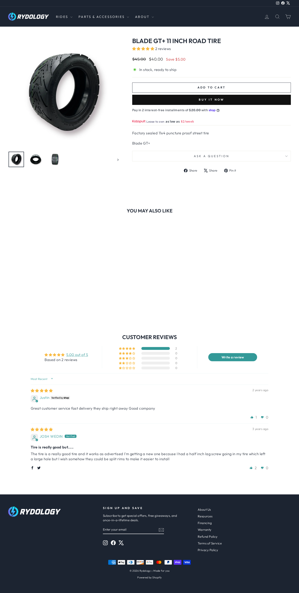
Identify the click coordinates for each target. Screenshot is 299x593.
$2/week (187, 121)
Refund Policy (208, 537)
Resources (205, 516)
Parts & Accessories (102, 17)
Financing (205, 523)
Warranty (205, 530)
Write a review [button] (233, 357)
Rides (62, 17)
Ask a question (211, 156)
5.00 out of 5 (77, 354)
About (143, 17)
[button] (143, 48)
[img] (42, 390)
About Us (204, 509)
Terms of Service (210, 543)
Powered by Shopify (149, 577)
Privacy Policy (208, 550)
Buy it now (211, 99)
